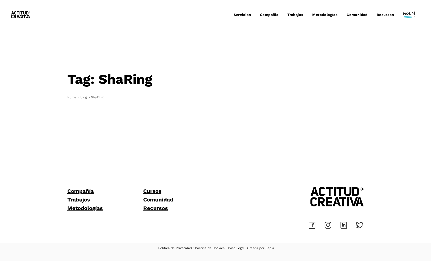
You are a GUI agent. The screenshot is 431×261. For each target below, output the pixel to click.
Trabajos (78, 200)
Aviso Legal (235, 248)
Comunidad (158, 200)
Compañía (80, 191)
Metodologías (85, 208)
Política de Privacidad (175, 248)
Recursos (155, 208)
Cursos (152, 191)
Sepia (270, 248)
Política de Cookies (209, 248)
